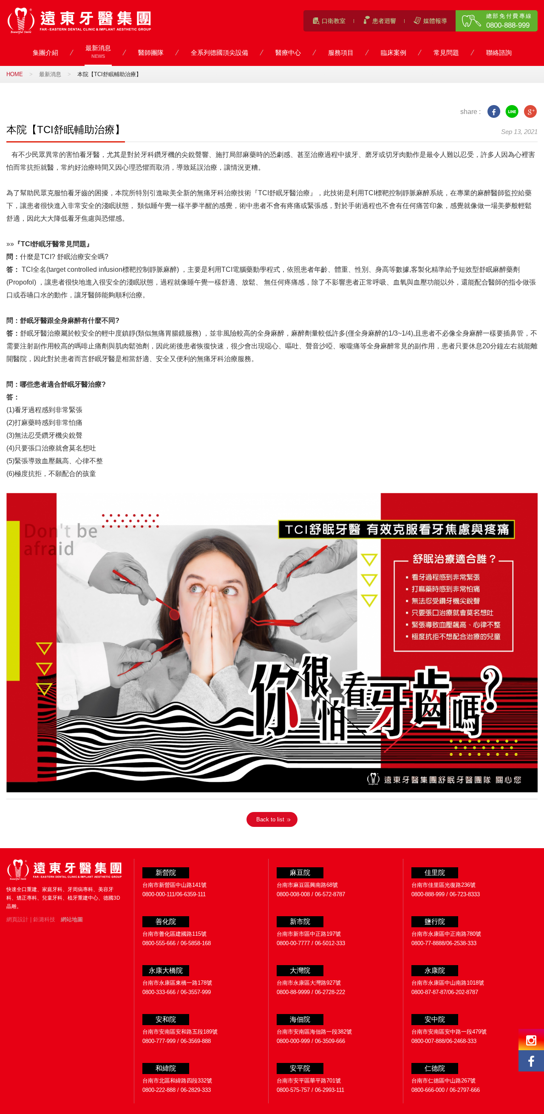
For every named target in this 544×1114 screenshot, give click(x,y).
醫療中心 (288, 53)
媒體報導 (435, 20)
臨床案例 (393, 53)
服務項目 (341, 53)
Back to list (270, 819)
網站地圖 (72, 919)
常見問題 (446, 53)
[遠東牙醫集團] (79, 20)
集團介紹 (45, 53)
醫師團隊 (151, 53)
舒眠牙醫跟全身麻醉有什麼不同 (67, 320)
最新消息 (98, 51)
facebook (493, 111)
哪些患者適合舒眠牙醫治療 (61, 384)
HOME (14, 74)
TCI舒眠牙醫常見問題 (53, 244)
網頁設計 (17, 919)
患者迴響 (384, 20)
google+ (530, 111)
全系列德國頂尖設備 (219, 53)
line (511, 111)
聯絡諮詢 (499, 53)
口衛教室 (334, 20)
